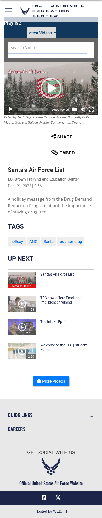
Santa (49, 241)
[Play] (10, 109)
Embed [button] (67, 153)
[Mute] (83, 109)
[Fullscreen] (91, 109)
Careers (16, 429)
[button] (8, 11)
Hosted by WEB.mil (51, 511)
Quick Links (20, 414)
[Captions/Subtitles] (74, 109)
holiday (16, 241)
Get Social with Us (51, 453)
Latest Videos (40, 33)
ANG (33, 241)
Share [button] (64, 137)
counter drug (71, 241)
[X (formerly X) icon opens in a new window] (58, 498)
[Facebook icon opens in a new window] (44, 498)
